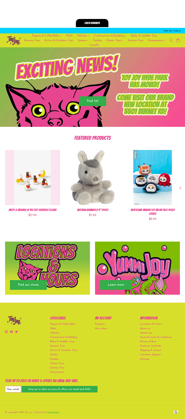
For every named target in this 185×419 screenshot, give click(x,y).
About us (145, 328)
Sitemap (144, 359)
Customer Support (150, 354)
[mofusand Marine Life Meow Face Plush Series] (152, 177)
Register (100, 324)
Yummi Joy (146, 333)
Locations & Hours (151, 324)
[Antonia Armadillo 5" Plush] (92, 177)
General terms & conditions (156, 337)
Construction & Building (63, 337)
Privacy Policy (148, 341)
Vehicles (54, 333)
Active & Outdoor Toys (58, 40)
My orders (101, 328)
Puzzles (97, 40)
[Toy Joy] (13, 40)
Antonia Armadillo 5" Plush (92, 210)
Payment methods (150, 346)
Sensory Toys (32, 40)
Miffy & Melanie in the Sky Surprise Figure (32, 210)
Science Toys (135, 40)
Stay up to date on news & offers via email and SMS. (59, 389)
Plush (69, 35)
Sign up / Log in (172, 31)
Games (54, 354)
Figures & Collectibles (62, 324)
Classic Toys (57, 363)
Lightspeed (53, 412)
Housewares (57, 372)
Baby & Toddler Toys (144, 35)
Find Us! (92, 101)
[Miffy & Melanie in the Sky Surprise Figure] (32, 177)
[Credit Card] (176, 412)
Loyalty (94, 45)
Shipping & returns (150, 350)
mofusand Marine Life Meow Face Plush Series (152, 211)
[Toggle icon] (171, 40)
